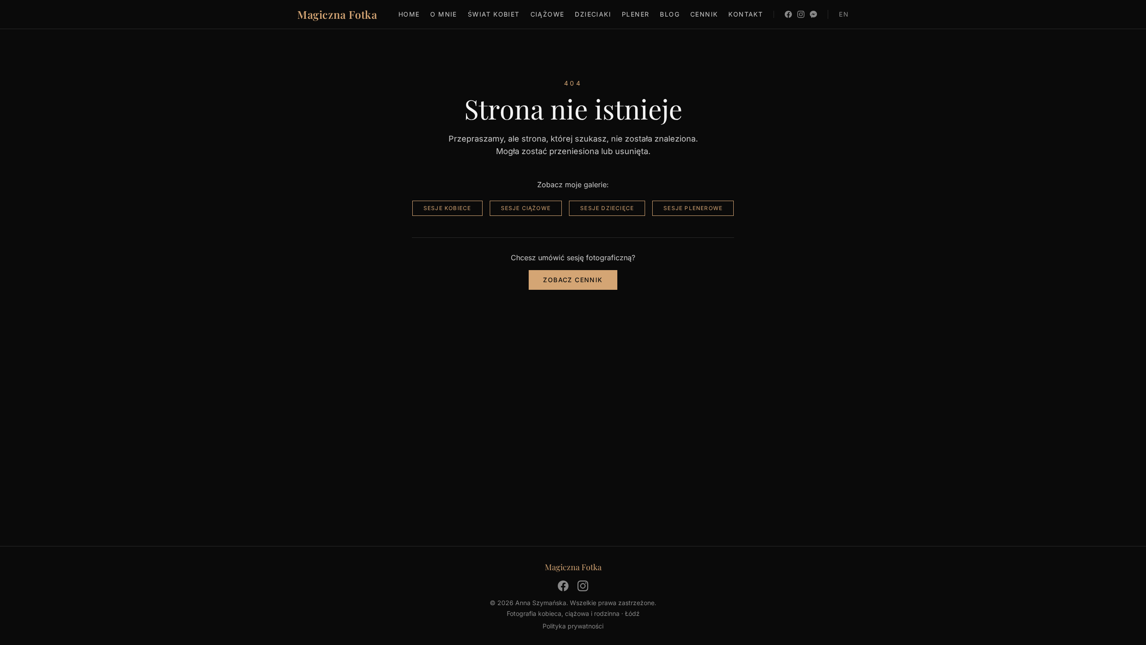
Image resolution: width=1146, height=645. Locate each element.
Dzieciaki (593, 14)
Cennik (704, 14)
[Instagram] (800, 14)
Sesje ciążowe (526, 208)
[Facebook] (788, 14)
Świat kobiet (494, 14)
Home (409, 14)
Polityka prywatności (573, 626)
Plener (635, 14)
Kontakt (745, 14)
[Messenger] (813, 14)
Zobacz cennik (573, 280)
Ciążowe (547, 14)
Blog (670, 14)
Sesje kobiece (447, 208)
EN (844, 14)
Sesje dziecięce (607, 208)
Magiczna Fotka (337, 14)
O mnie (443, 14)
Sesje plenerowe (693, 208)
